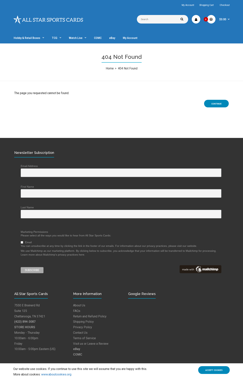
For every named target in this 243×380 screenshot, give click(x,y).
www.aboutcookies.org (56, 374)
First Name (27, 186)
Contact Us (80, 332)
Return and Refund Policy (90, 316)
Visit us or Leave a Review (90, 343)
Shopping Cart (206, 5)
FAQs (76, 311)
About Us (79, 305)
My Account (188, 5)
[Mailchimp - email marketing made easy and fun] (200, 272)
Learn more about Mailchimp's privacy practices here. (53, 254)
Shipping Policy (83, 321)
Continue (216, 104)
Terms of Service (84, 338)
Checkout (225, 5)
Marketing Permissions (34, 231)
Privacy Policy (82, 327)
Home (110, 68)
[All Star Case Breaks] (48, 23)
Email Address (29, 166)
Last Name (27, 207)
